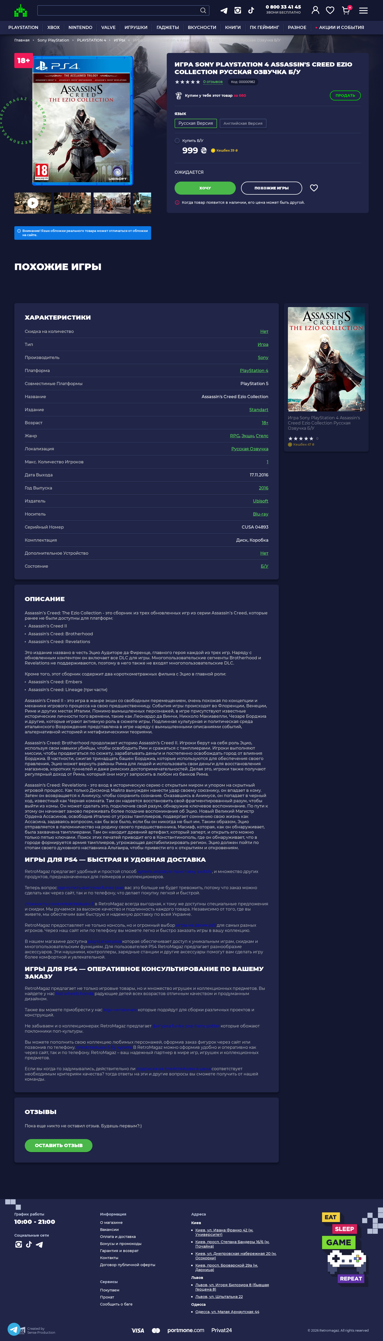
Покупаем (109, 1290)
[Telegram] (14, 1329)
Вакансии (109, 1230)
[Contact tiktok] (30, 1245)
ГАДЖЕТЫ (168, 27)
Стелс (262, 435)
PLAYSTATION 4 (91, 40)
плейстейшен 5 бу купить (104, 1047)
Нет (264, 331)
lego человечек (120, 1009)
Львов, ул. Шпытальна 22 (219, 1297)
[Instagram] (19, 1245)
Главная (22, 40)
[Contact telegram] (40, 1245)
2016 (263, 488)
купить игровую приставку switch (174, 871)
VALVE (108, 27)
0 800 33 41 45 (283, 7)
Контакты (109, 1258)
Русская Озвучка (249, 448)
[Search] (203, 10)
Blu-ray (260, 514)
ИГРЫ (119, 40)
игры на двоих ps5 (196, 925)
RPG (234, 435)
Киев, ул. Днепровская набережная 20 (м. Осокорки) (235, 1256)
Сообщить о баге (116, 1304)
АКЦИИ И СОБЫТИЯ (341, 27)
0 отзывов (213, 81)
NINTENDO (80, 27)
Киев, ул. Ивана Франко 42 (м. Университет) (224, 1232)
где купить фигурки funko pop (90, 887)
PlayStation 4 (254, 370)
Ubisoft (260, 501)
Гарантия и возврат (119, 1251)
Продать (345, 95)
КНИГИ (233, 27)
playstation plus (104, 941)
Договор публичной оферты (127, 1265)
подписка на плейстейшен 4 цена (174, 1068)
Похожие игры (272, 188)
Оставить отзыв (59, 1145)
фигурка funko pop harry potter (186, 1025)
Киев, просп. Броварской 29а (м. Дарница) (226, 1267)
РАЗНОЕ (297, 27)
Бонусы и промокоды (120, 1244)
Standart (258, 409)
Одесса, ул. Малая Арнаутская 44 (227, 1312)
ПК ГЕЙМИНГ (264, 27)
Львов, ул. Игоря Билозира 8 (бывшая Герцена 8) (232, 1287)
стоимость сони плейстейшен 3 (59, 903)
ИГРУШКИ (136, 27)
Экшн (248, 435)
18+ (265, 422)
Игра (263, 344)
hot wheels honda (75, 993)
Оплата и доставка (118, 1237)
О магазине (111, 1222)
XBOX (53, 27)
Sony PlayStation (53, 40)
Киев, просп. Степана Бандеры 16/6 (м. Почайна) (232, 1244)
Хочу (205, 188)
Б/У (264, 566)
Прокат (107, 1297)
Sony (263, 357)
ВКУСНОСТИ (202, 27)
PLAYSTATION (23, 27)
